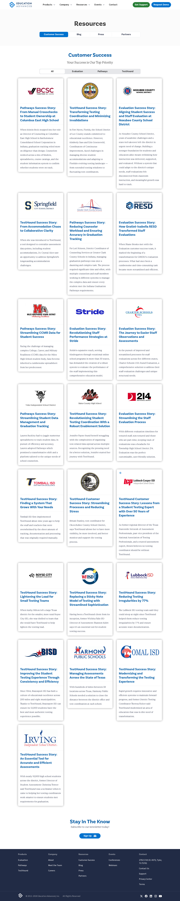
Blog (79, 34)
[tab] (52, 71)
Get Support (141, 4)
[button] (49, 4)
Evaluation (23, 860)
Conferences (114, 860)
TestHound (23, 870)
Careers (51, 870)
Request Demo (161, 4)
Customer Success (54, 34)
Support (142, 873)
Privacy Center (145, 879)
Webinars (113, 865)
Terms (142, 884)
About (51, 860)
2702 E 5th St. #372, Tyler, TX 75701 (150, 862)
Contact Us (144, 868)
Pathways (22, 865)
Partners (126, 34)
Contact (113, 4)
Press (101, 34)
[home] (24, 4)
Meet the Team (55, 865)
